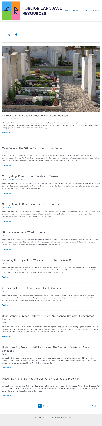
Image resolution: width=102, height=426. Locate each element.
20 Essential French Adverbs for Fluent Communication (35, 288)
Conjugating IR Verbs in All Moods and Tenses (30, 176)
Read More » (6, 132)
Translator (76, 11)
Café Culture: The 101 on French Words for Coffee (32, 148)
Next (95, 406)
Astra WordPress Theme (62, 417)
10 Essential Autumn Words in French (24, 232)
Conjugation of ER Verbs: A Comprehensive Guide (32, 204)
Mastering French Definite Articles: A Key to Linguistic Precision (40, 378)
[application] (88, 10)
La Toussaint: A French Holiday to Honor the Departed (35, 115)
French (85, 11)
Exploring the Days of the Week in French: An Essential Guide (39, 260)
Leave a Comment (8, 119)
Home (67, 11)
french (18, 119)
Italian (94, 11)
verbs (23, 179)
